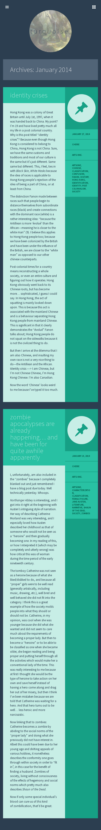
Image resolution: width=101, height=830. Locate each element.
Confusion (78, 174)
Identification (80, 183)
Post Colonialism (79, 187)
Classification (80, 171)
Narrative (77, 507)
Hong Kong (78, 180)
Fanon (75, 177)
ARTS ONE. (77, 155)
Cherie (75, 144)
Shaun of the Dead (81, 509)
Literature (78, 504)
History (84, 177)
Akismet (31, 827)
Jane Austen (79, 501)
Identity (76, 185)
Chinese (76, 168)
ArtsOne (76, 165)
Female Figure (80, 499)
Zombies (85, 513)
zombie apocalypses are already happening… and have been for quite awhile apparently (34, 437)
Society (76, 191)
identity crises (28, 95)
